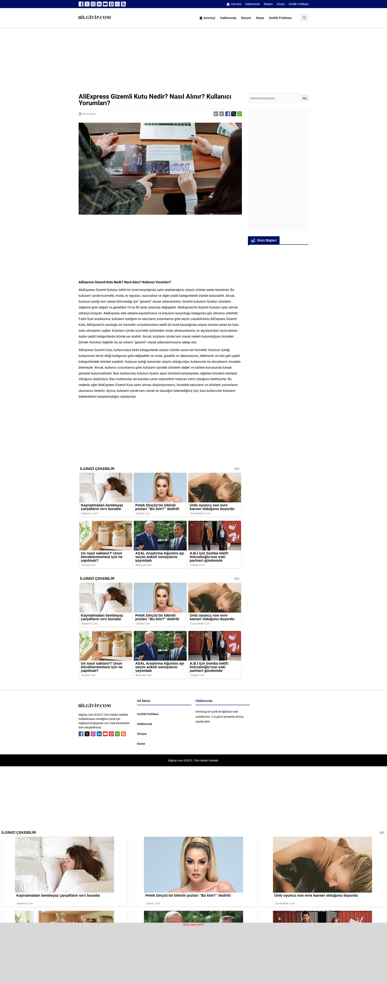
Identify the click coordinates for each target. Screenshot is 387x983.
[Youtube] (105, 4)
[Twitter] (87, 4)
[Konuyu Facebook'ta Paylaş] (227, 113)
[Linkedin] (99, 4)
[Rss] (123, 4)
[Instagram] (93, 4)
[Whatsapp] (117, 4)
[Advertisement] (193, 63)
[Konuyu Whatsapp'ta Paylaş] (239, 113)
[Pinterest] (111, 4)
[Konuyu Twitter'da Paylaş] (233, 113)
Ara (305, 98)
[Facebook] (81, 4)
